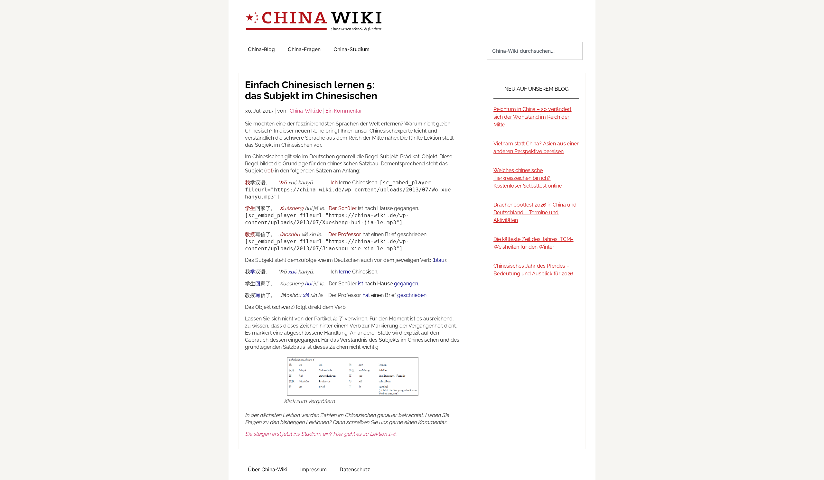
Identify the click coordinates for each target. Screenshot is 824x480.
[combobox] (535, 51)
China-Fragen (304, 49)
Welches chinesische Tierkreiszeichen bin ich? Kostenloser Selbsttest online (527, 178)
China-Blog (261, 49)
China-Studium (351, 49)
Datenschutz (355, 469)
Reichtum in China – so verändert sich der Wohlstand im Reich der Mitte (532, 117)
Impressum (313, 469)
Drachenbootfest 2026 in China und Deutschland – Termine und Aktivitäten (534, 212)
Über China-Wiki (267, 469)
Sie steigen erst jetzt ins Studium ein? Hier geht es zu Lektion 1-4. (321, 434)
